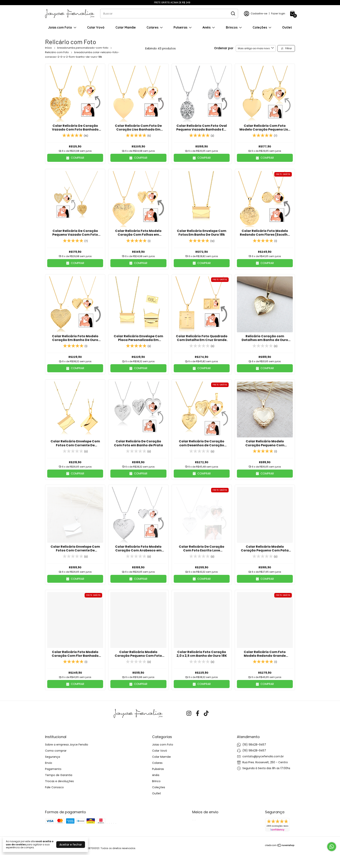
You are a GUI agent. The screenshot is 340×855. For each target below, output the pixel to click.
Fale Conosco (54, 787)
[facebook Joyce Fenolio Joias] (197, 713)
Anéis (206, 27)
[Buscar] (232, 13)
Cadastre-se (259, 13)
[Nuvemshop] (280, 846)
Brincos (231, 27)
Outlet (287, 27)
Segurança (52, 757)
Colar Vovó (95, 27)
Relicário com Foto (57, 52)
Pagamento (53, 769)
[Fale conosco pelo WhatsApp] (331, 846)
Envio (48, 763)
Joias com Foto (60, 27)
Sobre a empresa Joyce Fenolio (66, 745)
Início (48, 48)
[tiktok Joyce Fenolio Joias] (206, 713)
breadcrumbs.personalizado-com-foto (82, 48)
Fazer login (278, 13)
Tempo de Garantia (58, 775)
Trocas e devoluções (59, 781)
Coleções (260, 27)
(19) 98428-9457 (254, 745)
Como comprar (56, 751)
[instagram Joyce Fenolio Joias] (189, 713)
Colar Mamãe (125, 27)
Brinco (156, 781)
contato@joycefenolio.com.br (263, 756)
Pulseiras (180, 27)
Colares (152, 27)
